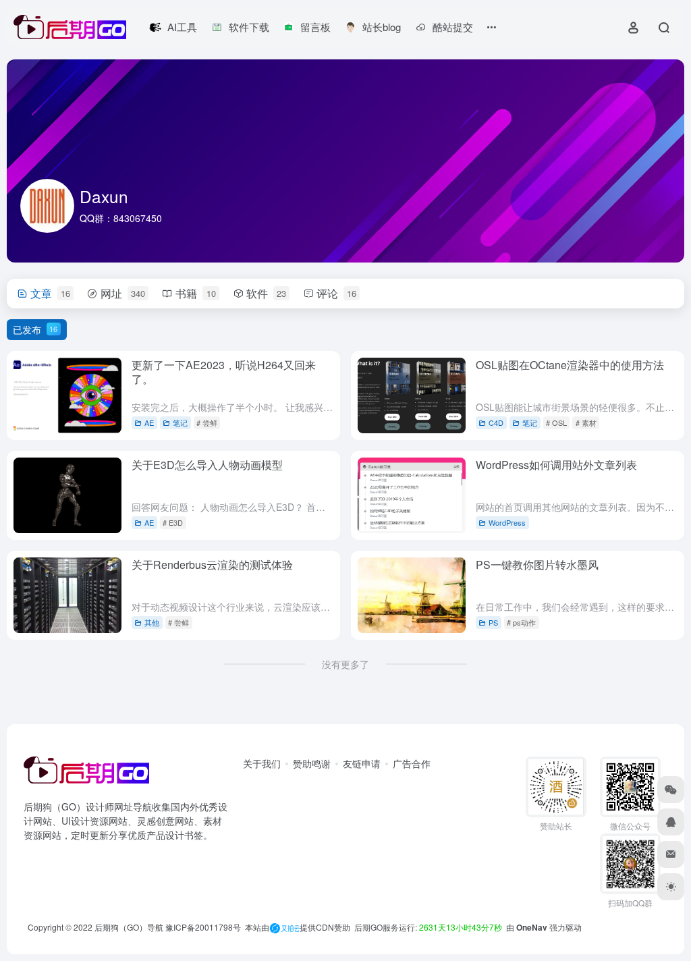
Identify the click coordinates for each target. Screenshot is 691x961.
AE (149, 422)
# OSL (556, 422)
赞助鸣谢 (312, 763)
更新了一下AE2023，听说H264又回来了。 (224, 372)
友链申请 (362, 763)
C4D (496, 422)
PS (493, 622)
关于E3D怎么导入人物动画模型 (207, 464)
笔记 (180, 422)
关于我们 (262, 763)
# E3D (173, 522)
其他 (151, 622)
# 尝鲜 (206, 422)
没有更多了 (345, 664)
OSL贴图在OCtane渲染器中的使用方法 (570, 365)
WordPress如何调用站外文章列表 (556, 464)
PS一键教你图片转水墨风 (537, 564)
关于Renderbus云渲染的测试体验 (212, 564)
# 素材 (586, 422)
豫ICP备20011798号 (203, 927)
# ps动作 (521, 622)
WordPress (507, 522)
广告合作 (412, 763)
